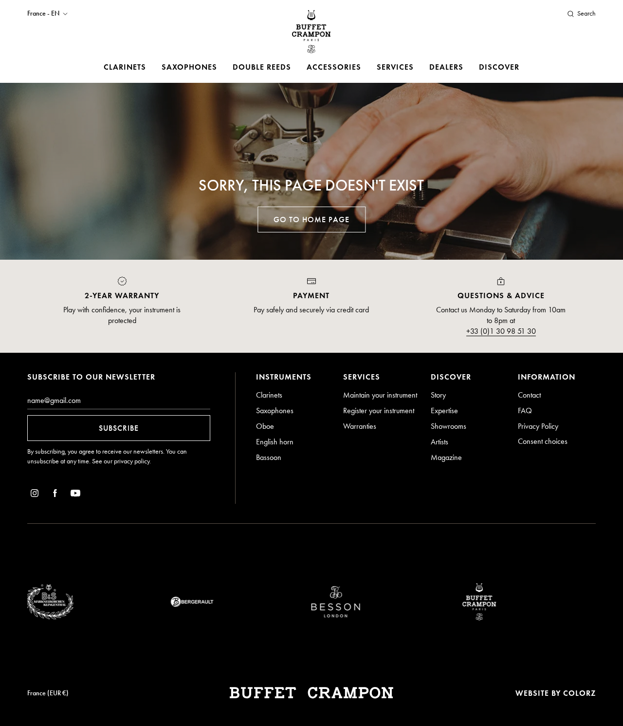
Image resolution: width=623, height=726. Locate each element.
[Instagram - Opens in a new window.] (34, 495)
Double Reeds (262, 67)
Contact (529, 395)
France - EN (43, 14)
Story (438, 395)
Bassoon (268, 457)
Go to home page (311, 219)
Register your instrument (378, 410)
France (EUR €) (48, 693)
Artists (439, 441)
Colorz (579, 693)
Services (395, 67)
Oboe (265, 426)
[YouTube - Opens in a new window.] (75, 495)
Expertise (444, 410)
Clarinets (125, 67)
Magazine (446, 457)
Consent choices (543, 441)
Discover (499, 67)
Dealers (446, 67)
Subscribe (119, 428)
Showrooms (448, 426)
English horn (274, 441)
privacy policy (131, 461)
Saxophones (189, 67)
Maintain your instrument (380, 395)
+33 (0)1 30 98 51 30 (501, 331)
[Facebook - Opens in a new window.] (55, 495)
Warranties (359, 426)
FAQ (525, 410)
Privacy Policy (538, 426)
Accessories (334, 67)
